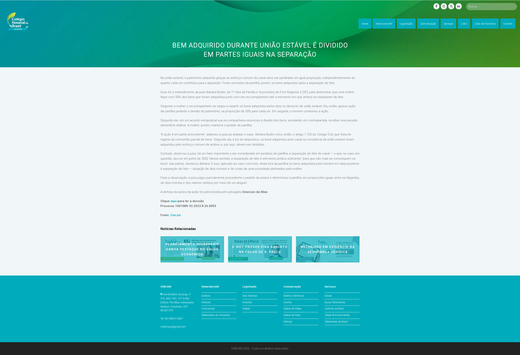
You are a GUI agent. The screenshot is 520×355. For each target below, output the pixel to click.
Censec (328, 295)
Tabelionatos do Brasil (336, 321)
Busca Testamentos (335, 302)
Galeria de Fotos (292, 315)
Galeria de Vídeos (292, 308)
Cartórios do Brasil (334, 308)
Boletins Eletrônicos (294, 295)
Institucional (208, 308)
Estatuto (206, 302)
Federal (246, 308)
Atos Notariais (250, 295)
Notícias (288, 321)
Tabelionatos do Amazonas (216, 315)
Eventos (288, 302)
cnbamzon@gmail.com (173, 326)
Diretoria (206, 295)
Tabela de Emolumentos (337, 315)
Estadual (247, 302)
